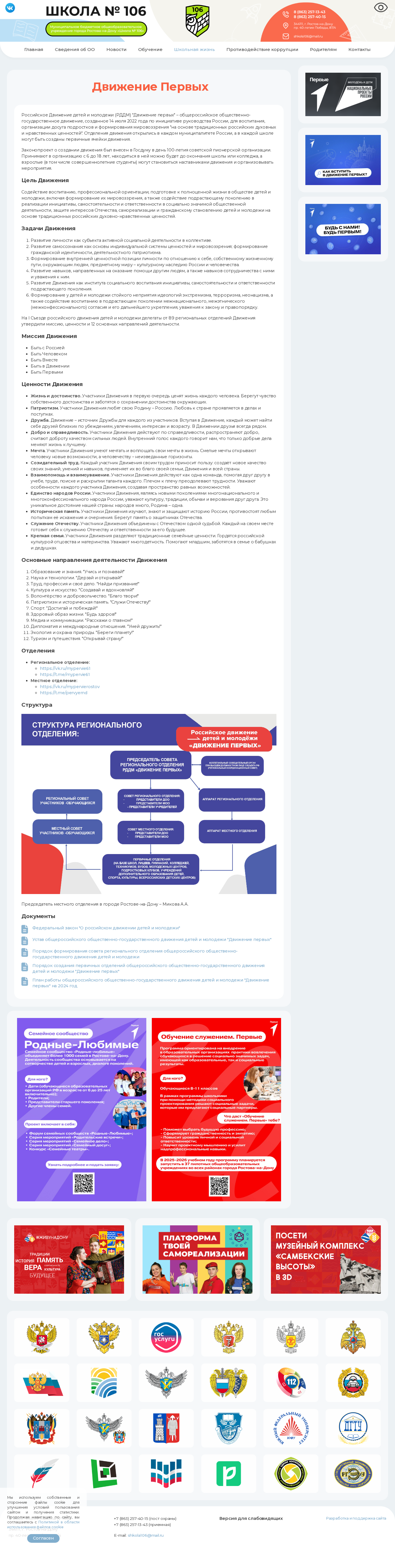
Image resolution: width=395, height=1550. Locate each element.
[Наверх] (385, 1540)
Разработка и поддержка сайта (356, 1518)
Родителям (323, 49)
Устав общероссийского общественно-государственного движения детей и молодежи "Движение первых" (151, 939)
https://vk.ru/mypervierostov (69, 686)
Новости (116, 49)
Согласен (43, 1538)
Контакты (359, 49)
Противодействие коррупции (262, 49)
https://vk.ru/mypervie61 (65, 668)
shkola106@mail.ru (146, 1535)
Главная (33, 49)
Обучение (150, 49)
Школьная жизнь (194, 49)
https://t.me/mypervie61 (65, 674)
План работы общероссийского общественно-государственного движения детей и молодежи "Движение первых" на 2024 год (150, 982)
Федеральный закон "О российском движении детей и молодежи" (106, 928)
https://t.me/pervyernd (63, 692)
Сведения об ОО (75, 49)
